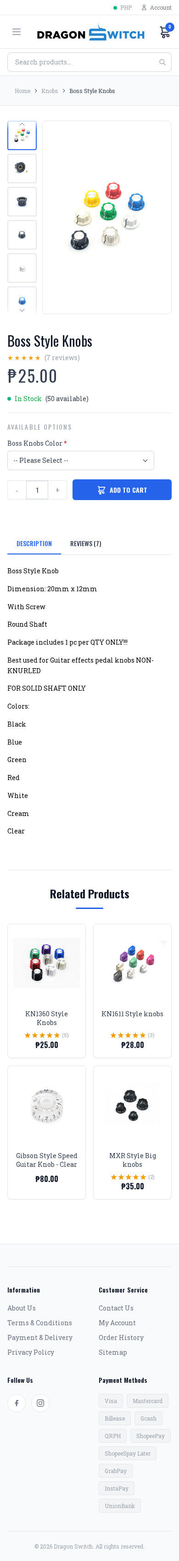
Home (22, 90)
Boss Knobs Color (37, 443)
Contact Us (116, 1308)
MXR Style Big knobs (132, 1160)
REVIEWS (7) (85, 543)
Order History (121, 1337)
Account (161, 7)
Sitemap (113, 1352)
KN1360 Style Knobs (46, 1018)
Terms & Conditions (39, 1322)
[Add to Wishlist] (71, 938)
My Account (117, 1322)
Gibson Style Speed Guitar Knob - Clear (47, 1160)
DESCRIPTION (34, 543)
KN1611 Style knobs (132, 1013)
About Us (21, 1308)
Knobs (49, 90)
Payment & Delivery (40, 1337)
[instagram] (40, 1403)
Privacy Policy (30, 1352)
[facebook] (16, 1403)
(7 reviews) (62, 357)
